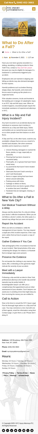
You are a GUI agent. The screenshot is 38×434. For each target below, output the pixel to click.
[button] (33, 9)
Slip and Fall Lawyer (24, 68)
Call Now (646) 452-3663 (19, 2)
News (32, 373)
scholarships (23, 375)
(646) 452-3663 (13, 347)
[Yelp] (27, 430)
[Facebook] (3, 430)
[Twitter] (15, 430)
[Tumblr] (19, 430)
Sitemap (13, 375)
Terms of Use (22, 373)
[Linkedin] (23, 430)
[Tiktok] (11, 430)
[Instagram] (7, 430)
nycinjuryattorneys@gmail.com (18, 351)
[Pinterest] (31, 430)
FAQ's (6, 375)
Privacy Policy (8, 373)
